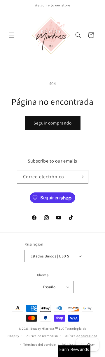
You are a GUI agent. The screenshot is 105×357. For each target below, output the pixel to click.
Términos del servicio (39, 344)
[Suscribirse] (81, 177)
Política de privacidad (80, 336)
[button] (11, 35)
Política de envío (74, 344)
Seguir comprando (53, 123)
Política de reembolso (41, 336)
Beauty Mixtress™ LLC (47, 329)
